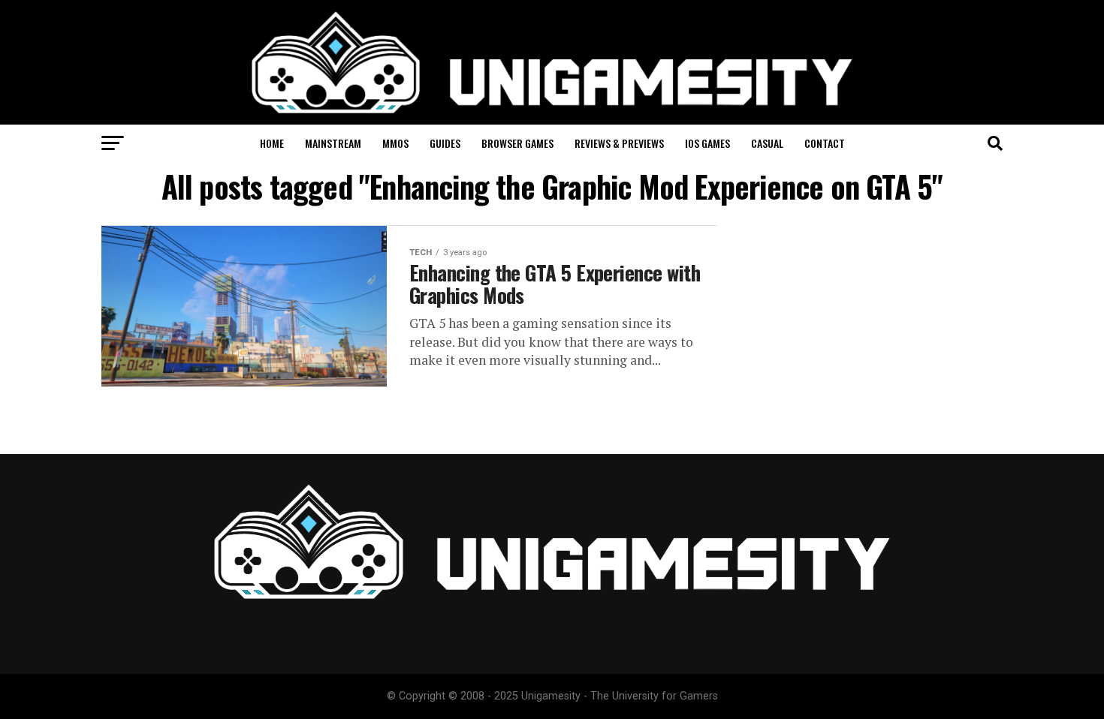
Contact (824, 143)
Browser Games (517, 143)
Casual (767, 143)
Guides (445, 143)
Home (272, 143)
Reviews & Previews (619, 143)
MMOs (395, 143)
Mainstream (333, 143)
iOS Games (707, 143)
